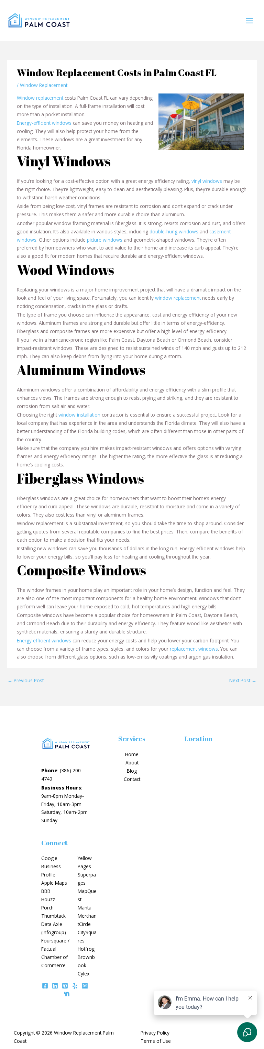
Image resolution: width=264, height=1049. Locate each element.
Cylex (83, 973)
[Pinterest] (65, 986)
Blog (132, 771)
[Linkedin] (55, 986)
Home (132, 754)
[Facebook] (45, 986)
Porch (47, 907)
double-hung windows (174, 231)
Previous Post (26, 680)
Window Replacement (43, 85)
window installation (79, 414)
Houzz (48, 899)
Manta (84, 907)
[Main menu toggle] (249, 21)
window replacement (178, 298)
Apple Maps (54, 883)
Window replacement (40, 98)
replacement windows (194, 648)
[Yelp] (75, 986)
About (132, 762)
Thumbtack (53, 916)
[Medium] (85, 986)
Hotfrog (86, 949)
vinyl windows (206, 181)
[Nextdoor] (67, 994)
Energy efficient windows (44, 640)
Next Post (242, 680)
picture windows (104, 239)
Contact (132, 779)
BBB (46, 891)
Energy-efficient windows (44, 123)
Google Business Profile (51, 866)
